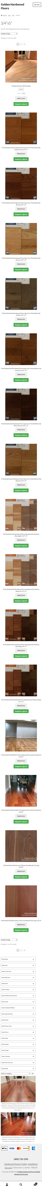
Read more (21, 154)
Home (5, 15)
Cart (32, 1183)
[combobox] (17, 959)
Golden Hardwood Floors (12, 6)
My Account (7, 1184)
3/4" (13, 15)
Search (21, 1184)
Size (9, 15)
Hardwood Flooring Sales (15, 1164)
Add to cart (21, 98)
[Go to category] (32, 1073)
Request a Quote (21, 104)
